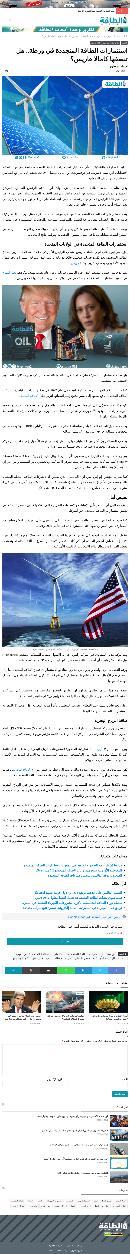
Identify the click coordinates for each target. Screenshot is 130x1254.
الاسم (124, 1079)
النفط (73, 1206)
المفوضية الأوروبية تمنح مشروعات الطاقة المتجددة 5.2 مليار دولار (79, 870)
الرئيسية (121, 36)
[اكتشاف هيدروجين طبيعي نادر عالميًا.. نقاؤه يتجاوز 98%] (119, 1177)
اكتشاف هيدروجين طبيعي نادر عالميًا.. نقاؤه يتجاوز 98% (82, 1173)
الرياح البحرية (22, 769)
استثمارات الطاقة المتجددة (85, 954)
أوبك (96, 1201)
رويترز (75, 263)
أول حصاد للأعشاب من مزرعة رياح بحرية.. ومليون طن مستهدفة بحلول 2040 (72, 1116)
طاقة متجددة (96, 43)
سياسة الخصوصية (54, 1245)
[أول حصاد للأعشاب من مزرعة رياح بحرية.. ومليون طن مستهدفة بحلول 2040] (119, 1121)
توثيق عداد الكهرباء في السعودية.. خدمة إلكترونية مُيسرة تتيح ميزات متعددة (72, 908)
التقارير (111, 36)
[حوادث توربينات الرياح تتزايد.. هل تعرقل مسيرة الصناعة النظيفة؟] (65, 1002)
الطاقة (30, 1201)
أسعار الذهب (121, 1201)
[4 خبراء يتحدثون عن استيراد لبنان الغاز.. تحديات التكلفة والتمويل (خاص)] (119, 1135)
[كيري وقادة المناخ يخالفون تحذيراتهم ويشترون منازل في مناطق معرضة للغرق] (21, 1002)
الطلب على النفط (102, 1206)
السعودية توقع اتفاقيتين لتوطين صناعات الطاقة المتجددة (85, 875)
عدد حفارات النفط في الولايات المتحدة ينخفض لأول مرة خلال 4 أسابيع (76, 1159)
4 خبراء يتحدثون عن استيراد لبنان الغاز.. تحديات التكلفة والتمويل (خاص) (75, 1130)
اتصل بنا (69, 1245)
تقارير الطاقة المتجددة (111, 43)
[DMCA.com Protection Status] (113, 1234)
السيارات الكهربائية (54, 1201)
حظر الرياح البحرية (77, 958)
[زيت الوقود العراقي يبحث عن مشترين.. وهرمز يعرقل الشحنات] (119, 1149)
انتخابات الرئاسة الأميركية (110, 958)
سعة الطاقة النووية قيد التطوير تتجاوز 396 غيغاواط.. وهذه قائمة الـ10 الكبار (78, 11)
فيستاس (37, 958)
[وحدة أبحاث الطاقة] (65, 29)
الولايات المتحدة (60, 1206)
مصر (14, 1206)
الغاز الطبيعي (85, 1206)
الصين (40, 1201)
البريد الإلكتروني (53, 1079)
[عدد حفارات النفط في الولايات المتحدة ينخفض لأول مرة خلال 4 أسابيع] (119, 1163)
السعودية (69, 1201)
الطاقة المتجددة (28, 395)
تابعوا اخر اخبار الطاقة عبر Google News (94, 916)
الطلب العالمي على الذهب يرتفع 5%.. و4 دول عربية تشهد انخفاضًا (78, 892)
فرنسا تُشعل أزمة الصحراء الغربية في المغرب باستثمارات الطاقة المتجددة (73, 865)
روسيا (22, 1206)
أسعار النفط (106, 1201)
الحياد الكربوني (84, 1201)
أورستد (97, 749)
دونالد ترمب (54, 958)
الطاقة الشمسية (16, 1201)
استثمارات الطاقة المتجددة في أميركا (39, 954)
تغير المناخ (9, 272)
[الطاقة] (114, 20)
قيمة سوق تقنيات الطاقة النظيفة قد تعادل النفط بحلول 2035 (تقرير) (77, 897)
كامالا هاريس (20, 958)
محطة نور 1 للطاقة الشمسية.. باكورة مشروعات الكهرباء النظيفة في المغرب (71, 902)
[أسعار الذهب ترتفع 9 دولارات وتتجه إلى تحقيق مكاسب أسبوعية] (108, 1002)
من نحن (80, 1245)
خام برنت (33, 1206)
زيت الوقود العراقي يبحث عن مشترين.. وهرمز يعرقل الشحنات (78, 1145)
